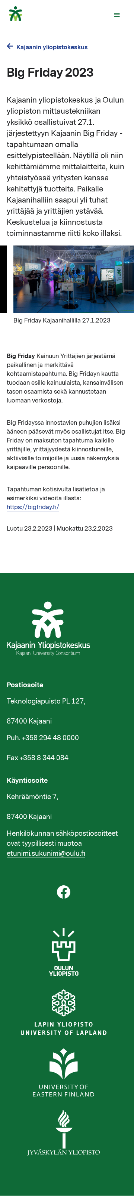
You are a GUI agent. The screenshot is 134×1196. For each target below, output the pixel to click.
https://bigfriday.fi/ (33, 507)
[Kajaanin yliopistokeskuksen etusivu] (19, 19)
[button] (116, 15)
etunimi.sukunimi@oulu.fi (46, 853)
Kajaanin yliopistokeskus (52, 47)
